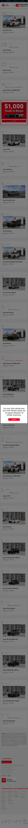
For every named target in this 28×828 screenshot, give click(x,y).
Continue (14, 419)
